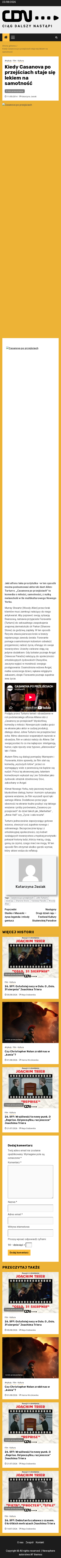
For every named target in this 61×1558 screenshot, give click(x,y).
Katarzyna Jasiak (28, 96)
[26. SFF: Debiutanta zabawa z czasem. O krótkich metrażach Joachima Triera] (30, 1491)
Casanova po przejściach (22, 898)
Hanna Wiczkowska (29, 1060)
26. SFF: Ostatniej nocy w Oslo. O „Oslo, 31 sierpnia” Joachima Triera (30, 988)
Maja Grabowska (28, 995)
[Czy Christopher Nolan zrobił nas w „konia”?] (30, 1022)
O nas (20, 1542)
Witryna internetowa (18, 1226)
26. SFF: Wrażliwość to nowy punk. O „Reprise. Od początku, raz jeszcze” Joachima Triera (28, 1120)
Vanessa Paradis (38, 901)
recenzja (9, 901)
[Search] (56, 37)
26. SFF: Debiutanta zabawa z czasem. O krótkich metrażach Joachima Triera (30, 1522)
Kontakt (40, 1542)
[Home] (6, 37)
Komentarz (14, 1162)
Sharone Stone (22, 901)
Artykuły (8, 61)
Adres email (15, 1214)
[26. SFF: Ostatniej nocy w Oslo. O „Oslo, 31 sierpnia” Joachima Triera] (30, 957)
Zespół (29, 1542)
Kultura (21, 61)
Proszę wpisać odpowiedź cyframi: (27, 1239)
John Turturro (42, 898)
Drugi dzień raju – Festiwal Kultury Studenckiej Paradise (44, 915)
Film (14, 61)
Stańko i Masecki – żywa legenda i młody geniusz (17, 915)
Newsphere (48, 1550)
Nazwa (12, 1202)
